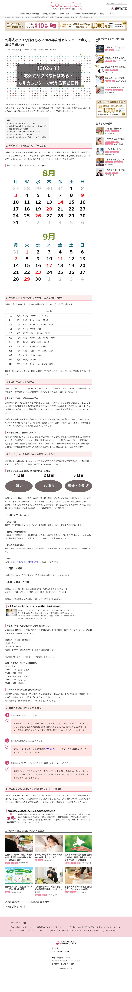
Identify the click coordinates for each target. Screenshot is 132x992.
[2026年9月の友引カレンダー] (48, 261)
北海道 (79, 863)
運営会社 (55, 948)
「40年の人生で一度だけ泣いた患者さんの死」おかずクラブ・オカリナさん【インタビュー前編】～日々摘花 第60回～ (116, 138)
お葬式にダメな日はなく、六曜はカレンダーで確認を (27, 137)
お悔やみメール (117, 90)
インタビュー (114, 131)
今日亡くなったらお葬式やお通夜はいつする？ (25, 132)
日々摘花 (114, 173)
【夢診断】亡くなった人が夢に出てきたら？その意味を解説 (115, 47)
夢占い (111, 50)
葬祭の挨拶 (108, 90)
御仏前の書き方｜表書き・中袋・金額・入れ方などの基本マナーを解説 (115, 66)
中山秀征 (107, 173)
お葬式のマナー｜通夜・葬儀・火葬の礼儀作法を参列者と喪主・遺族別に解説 (19, 857)
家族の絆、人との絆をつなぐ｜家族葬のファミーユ (31, 810)
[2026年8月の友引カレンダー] (48, 197)
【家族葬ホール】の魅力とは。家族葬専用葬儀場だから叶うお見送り (48, 889)
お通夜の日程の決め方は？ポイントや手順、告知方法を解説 (34, 606)
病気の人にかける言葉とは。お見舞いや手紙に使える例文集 (115, 78)
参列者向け (14, 863)
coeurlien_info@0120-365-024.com (66, 961)
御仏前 (107, 70)
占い (106, 50)
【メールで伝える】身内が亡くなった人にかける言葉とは (115, 87)
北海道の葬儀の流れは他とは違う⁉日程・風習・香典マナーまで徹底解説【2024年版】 (78, 857)
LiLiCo (107, 131)
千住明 (107, 152)
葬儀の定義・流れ (70, 863)
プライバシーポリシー (60, 951)
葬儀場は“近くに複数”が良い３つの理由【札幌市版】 (18, 888)
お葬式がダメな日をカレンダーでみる (22, 123)
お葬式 (7, 863)
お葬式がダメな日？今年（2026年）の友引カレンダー (28, 126)
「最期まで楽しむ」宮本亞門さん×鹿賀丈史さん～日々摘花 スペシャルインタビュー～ (116, 159)
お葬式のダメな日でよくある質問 (20, 134)
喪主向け (37, 895)
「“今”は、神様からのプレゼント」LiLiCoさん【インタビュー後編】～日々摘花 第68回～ (115, 128)
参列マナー (108, 60)
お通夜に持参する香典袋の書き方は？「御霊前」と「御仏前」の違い (115, 57)
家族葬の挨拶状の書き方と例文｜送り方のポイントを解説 (78, 888)
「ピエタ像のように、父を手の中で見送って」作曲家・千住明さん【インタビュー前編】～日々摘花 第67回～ (115, 149)
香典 (114, 60)
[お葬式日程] (48, 482)
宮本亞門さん (109, 162)
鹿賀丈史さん (118, 162)
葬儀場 (7, 892)
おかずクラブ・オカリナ (112, 141)
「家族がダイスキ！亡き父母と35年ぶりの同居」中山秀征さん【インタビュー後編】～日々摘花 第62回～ (116, 169)
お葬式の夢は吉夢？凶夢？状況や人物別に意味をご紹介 (48, 856)
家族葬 (44, 895)
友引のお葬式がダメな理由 (18, 129)
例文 (113, 81)
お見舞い (107, 81)
